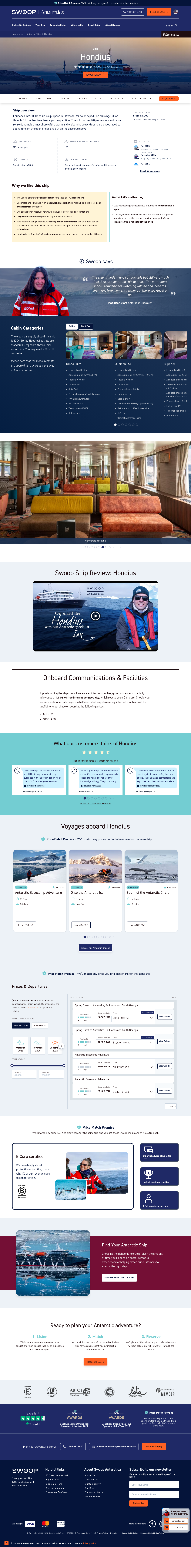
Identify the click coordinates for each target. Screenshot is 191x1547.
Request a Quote (95, 1361)
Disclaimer (114, 1533)
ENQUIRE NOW (168, 98)
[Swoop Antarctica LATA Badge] (137, 1392)
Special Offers (54, 1483)
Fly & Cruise (52, 1479)
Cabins (72, 326)
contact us (33, 1007)
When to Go (77, 25)
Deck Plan (85, 326)
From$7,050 (81, 925)
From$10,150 (25, 925)
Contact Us (91, 1479)
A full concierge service (155, 1206)
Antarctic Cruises (21, 25)
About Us (90, 1475)
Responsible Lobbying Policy (152, 1533)
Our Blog (89, 1488)
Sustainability (93, 1483)
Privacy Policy (102, 1533)
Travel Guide (94, 25)
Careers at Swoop (95, 1492)
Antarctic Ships (58, 25)
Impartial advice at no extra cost (157, 1157)
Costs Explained (55, 1488)
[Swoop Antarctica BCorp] (27, 1392)
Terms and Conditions (86, 1533)
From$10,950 (137, 925)
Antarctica (18, 34)
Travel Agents (93, 1496)
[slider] (11, 1065)
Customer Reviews (56, 1492)
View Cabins (164, 1017)
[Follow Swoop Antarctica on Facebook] (152, 1524)
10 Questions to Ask (57, 1475)
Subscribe (138, 1503)
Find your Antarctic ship (119, 1278)
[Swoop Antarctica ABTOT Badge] (80, 1392)
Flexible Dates (21, 1025)
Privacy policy (89, 1543)
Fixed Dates (40, 1025)
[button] (85, 547)
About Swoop (112, 25)
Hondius (48, 34)
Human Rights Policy (129, 1533)
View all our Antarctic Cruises (95, 947)
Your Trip (40, 25)
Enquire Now (93, 74)
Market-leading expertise (156, 1182)
